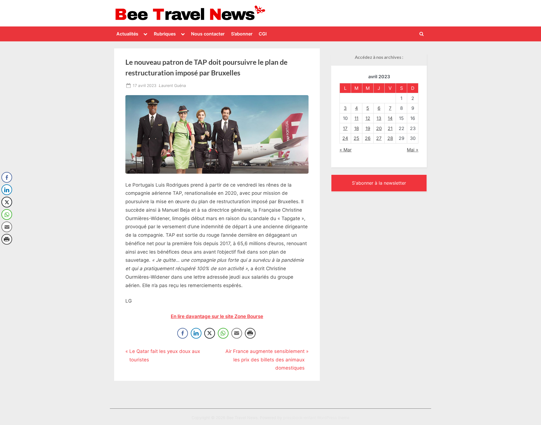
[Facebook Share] (182, 333)
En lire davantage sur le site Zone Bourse (217, 316)
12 (367, 118)
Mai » (412, 150)
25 (356, 138)
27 (379, 138)
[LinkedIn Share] (196, 333)
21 (390, 128)
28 (390, 138)
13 (378, 118)
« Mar (346, 150)
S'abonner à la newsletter (379, 183)
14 (390, 118)
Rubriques (165, 34)
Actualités (127, 34)
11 (356, 118)
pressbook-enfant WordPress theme (316, 417)
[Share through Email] (236, 333)
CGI (263, 34)
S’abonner (241, 34)
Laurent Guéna (172, 85)
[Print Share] (250, 333)
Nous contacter (208, 34)
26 (368, 138)
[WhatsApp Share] (223, 333)
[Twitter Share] (209, 333)
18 (356, 128)
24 (345, 138)
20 (379, 128)
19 (367, 128)
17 (345, 128)
